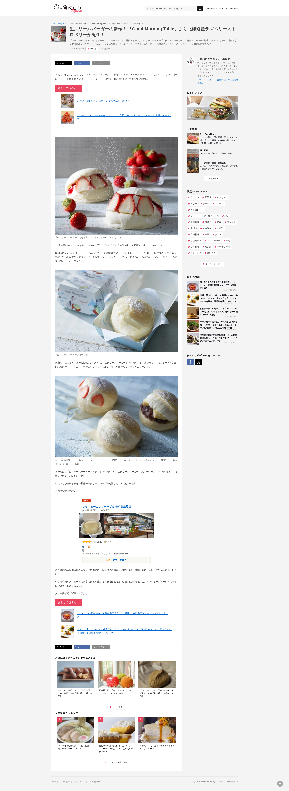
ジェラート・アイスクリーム (204, 216)
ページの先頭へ (280, 784)
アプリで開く (104, 559)
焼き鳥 (208, 247)
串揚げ (193, 228)
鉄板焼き (211, 253)
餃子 (207, 234)
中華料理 (194, 222)
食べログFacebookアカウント (190, 362)
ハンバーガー (213, 240)
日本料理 (194, 247)
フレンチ (231, 222)
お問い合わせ (94, 782)
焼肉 (219, 222)
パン (226, 216)
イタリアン (222, 197)
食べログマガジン (67, 8)
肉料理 (220, 228)
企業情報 (54, 782)
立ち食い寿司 (223, 247)
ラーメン (194, 197)
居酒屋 (208, 197)
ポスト (62, 63)
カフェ (193, 203)
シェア (80, 63)
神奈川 (93, 49)
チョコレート (197, 210)
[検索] (200, 8)
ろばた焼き (195, 240)
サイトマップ (79, 782)
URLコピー (101, 63)
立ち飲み (207, 228)
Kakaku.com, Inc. (203, 782)
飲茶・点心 (195, 253)
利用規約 (66, 782)
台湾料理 (194, 234)
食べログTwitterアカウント (198, 362)
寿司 (228, 240)
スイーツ (219, 203)
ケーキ (206, 203)
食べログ (234, 8)
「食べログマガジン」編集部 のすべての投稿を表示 (217, 81)
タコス (218, 234)
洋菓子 (107, 48)
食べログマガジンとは (217, 8)
